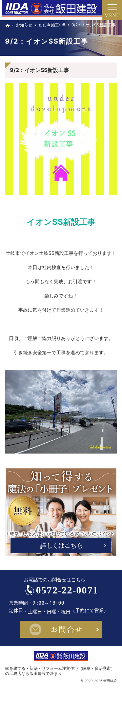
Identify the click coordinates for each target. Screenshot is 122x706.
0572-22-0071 (67, 590)
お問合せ (61, 629)
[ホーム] (8, 26)
